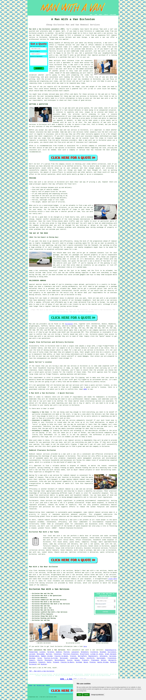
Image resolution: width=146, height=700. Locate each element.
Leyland (32, 654)
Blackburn (33, 662)
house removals (66, 550)
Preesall (85, 660)
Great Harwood (110, 654)
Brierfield (84, 654)
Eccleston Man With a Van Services (49, 589)
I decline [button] (86, 694)
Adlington (103, 656)
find (35, 570)
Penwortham (33, 652)
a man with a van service (79, 64)
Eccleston (69, 324)
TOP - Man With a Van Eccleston (41, 671)
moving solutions (46, 583)
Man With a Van (40, 685)
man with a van (100, 33)
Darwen (77, 660)
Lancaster (75, 652)
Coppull (32, 660)
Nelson (103, 660)
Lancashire (76, 650)
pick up (58, 187)
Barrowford (82, 656)
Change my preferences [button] (97, 694)
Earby (49, 662)
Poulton (67, 652)
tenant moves (93, 546)
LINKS (95, 14)
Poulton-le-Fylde (51, 658)
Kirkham (79, 662)
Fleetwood (95, 660)
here (85, 646)
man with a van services (60, 579)
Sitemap (30, 685)
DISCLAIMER (113, 14)
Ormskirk (41, 662)
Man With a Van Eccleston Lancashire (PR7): (47, 29)
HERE (85, 389)
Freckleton (112, 658)
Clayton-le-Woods (61, 656)
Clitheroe (94, 652)
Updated (48, 685)
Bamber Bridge (46, 656)
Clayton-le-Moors (67, 662)
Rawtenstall (93, 656)
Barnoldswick (60, 660)
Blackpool (48, 660)
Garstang (112, 656)
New (34, 685)
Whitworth (112, 660)
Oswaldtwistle (110, 650)
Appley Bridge (102, 662)
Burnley (49, 654)
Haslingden (101, 658)
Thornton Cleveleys (70, 654)
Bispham (103, 652)
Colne (39, 658)
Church (39, 660)
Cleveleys (57, 654)
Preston (93, 662)
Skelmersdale (34, 656)
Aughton (59, 652)
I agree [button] (79, 694)
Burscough (64, 658)
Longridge (74, 658)
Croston (73, 656)
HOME (91, 14)
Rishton (44, 664)
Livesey (42, 652)
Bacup (86, 662)
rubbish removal (69, 475)
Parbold (113, 662)
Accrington (112, 652)
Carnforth (90, 658)
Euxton (69, 660)
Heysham (32, 658)
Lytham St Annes (96, 654)
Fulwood (56, 662)
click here (112, 579)
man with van (73, 108)
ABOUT (100, 14)
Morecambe (40, 654)
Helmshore (84, 652)
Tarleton (50, 652)
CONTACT (106, 14)
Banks (82, 658)
